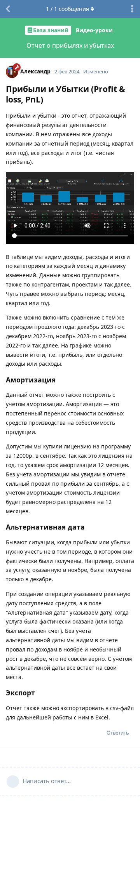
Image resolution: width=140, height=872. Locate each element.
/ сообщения (67, 8)
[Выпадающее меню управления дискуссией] (132, 9)
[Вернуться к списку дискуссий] (8, 9)
